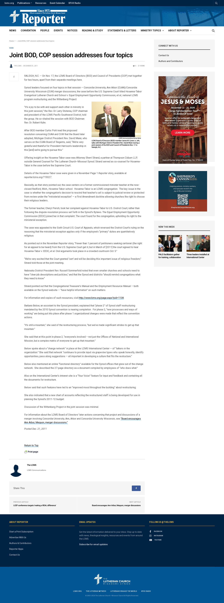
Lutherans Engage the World (123, 591)
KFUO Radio (75, 3)
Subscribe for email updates (93, 544)
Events (58, 30)
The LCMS (17, 66)
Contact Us (163, 55)
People (44, 30)
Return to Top (31, 445)
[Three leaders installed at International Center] (198, 243)
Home (11, 41)
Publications (23, 3)
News (12, 30)
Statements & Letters (122, 30)
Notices (72, 30)
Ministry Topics (151, 30)
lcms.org (9, 3)
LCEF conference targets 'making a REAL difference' (34, 505)
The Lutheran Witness (96, 591)
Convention (28, 30)
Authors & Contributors (20, 543)
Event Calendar (57, 3)
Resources (40, 3)
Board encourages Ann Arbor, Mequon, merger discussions (116, 505)
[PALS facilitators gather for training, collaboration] (170, 243)
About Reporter (178, 30)
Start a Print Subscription (21, 531)
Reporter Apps (16, 549)
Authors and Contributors (170, 61)
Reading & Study (92, 30)
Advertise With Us (17, 537)
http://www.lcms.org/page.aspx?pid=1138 (101, 297)
